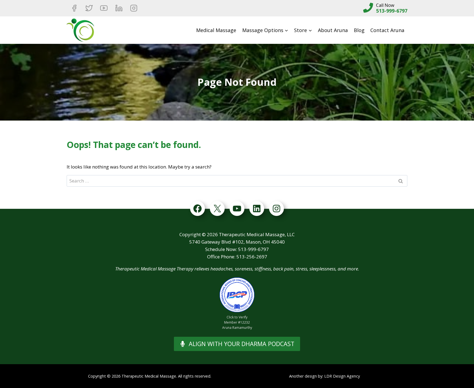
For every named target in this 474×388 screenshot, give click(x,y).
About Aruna (333, 30)
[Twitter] (88, 8)
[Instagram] (133, 8)
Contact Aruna (387, 30)
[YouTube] (104, 8)
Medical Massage (216, 30)
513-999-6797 (391, 10)
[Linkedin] (118, 8)
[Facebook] (74, 8)
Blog (359, 30)
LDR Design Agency (342, 376)
